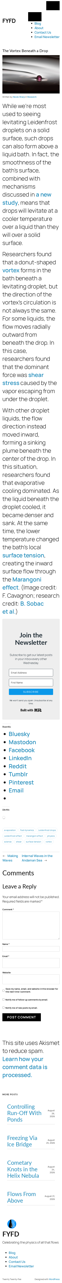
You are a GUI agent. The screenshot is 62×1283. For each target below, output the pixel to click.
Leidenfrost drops (47, 830)
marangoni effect (34, 835)
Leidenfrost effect (13, 835)
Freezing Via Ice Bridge (22, 1141)
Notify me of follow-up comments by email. (26, 999)
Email (5, 956)
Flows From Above (21, 1197)
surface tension (23, 555)
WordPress (54, 1279)
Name (5, 944)
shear (19, 841)
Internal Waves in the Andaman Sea (37, 858)
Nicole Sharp (19, 96)
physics (51, 835)
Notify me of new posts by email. (21, 1007)
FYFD (9, 21)
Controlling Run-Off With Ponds (24, 1113)
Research (31, 96)
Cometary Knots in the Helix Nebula (23, 1169)
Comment (8, 909)
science (8, 841)
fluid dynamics (27, 830)
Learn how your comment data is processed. (24, 1067)
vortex (10, 270)
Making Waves (10, 858)
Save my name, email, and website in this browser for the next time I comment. (32, 990)
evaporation (10, 830)
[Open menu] (53, 5)
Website (6, 972)
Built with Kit (31, 710)
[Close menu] (34, 16)
